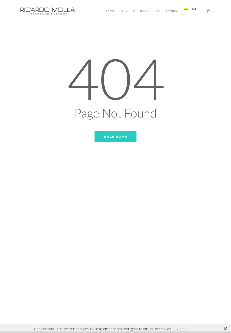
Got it (181, 328)
